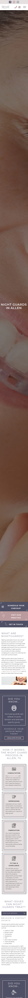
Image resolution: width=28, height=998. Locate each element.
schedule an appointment (13, 671)
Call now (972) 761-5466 (14, 738)
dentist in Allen (13, 776)
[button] (24, 7)
